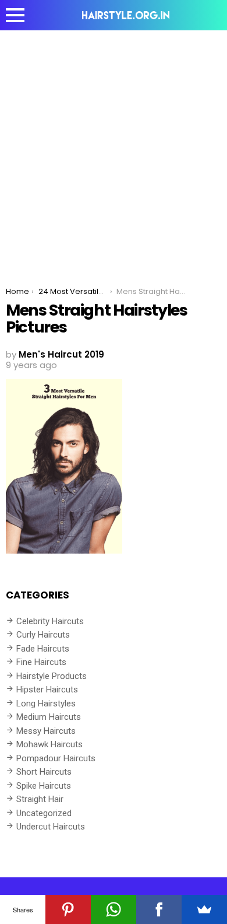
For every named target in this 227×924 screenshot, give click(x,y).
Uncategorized (44, 813)
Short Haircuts (44, 771)
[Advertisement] (113, 150)
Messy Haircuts (46, 731)
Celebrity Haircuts (50, 621)
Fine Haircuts (41, 662)
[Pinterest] (68, 909)
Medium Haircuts (48, 717)
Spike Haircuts (43, 785)
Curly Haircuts (43, 634)
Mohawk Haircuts (49, 744)
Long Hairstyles (46, 703)
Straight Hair (39, 799)
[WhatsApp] (113, 909)
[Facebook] (159, 909)
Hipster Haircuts (47, 689)
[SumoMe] (204, 909)
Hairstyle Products (51, 676)
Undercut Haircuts (50, 826)
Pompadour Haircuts (55, 758)
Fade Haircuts (42, 648)
